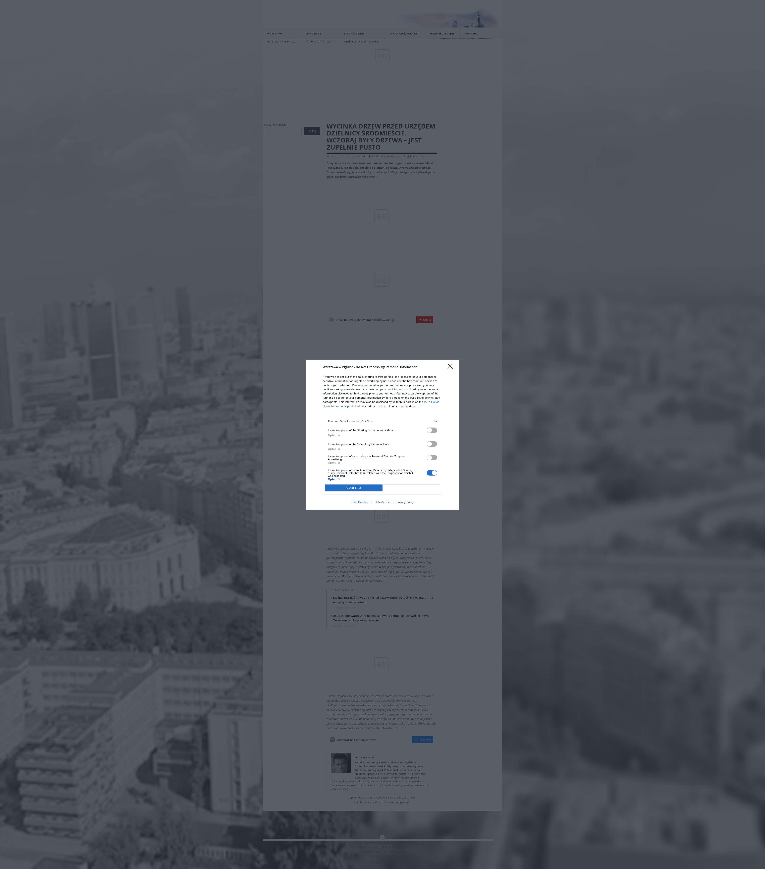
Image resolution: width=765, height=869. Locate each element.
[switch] (432, 430)
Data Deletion (360, 502)
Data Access (382, 502)
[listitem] (382, 421)
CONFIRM (353, 487)
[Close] (451, 367)
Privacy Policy (405, 502)
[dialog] (382, 435)
